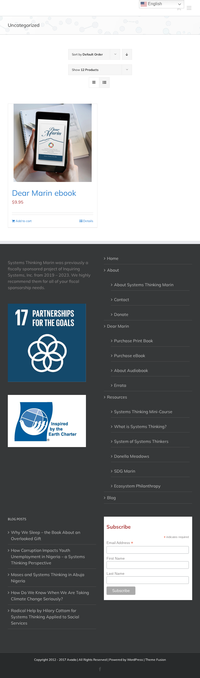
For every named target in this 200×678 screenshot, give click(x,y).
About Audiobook (131, 370)
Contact (121, 299)
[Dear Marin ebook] (52, 143)
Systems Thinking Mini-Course (143, 411)
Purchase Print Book (133, 340)
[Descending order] (127, 54)
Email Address (120, 542)
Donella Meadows (131, 456)
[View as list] (104, 82)
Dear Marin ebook (44, 193)
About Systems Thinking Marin (143, 284)
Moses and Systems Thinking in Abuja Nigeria (47, 577)
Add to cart (24, 221)
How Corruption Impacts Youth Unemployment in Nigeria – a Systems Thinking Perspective (48, 556)
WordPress (135, 660)
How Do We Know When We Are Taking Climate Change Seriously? (50, 595)
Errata (120, 385)
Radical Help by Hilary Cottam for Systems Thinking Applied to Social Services (45, 617)
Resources (117, 397)
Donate (121, 314)
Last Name (115, 573)
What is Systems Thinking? (140, 426)
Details (88, 221)
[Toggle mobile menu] (189, 8)
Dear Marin (118, 326)
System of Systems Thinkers (141, 441)
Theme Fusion (155, 660)
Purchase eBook (129, 355)
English (154, 4)
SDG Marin (124, 471)
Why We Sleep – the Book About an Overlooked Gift (45, 535)
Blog (111, 497)
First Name (116, 558)
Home (112, 258)
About (113, 270)
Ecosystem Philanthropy (137, 485)
